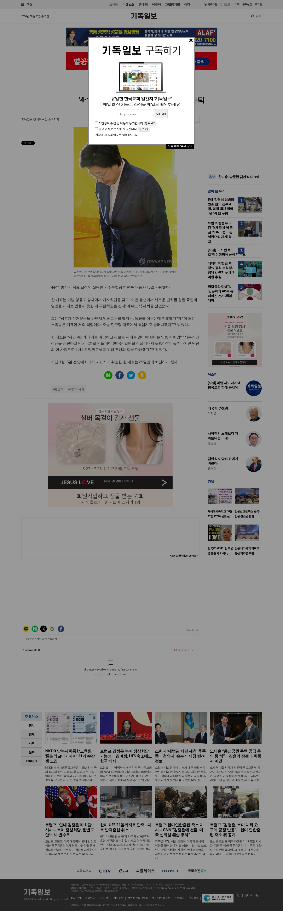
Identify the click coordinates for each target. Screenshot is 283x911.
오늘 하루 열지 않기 (180, 146)
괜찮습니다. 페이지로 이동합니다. (116, 135)
